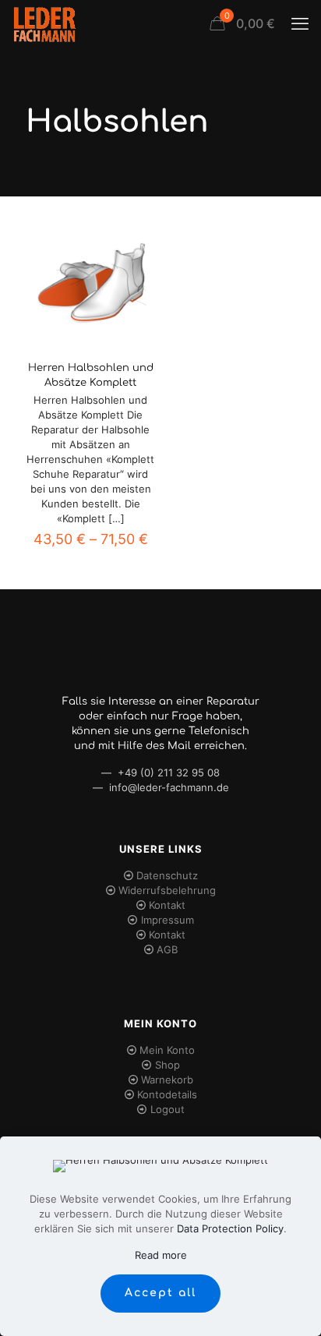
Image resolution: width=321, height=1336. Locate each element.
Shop (167, 1065)
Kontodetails (167, 1094)
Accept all (160, 1293)
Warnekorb (167, 1079)
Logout (167, 1109)
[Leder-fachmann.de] (44, 23)
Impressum (167, 920)
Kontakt (167, 905)
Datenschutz (167, 875)
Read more (161, 1255)
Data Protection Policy (230, 1228)
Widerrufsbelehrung (167, 890)
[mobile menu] (300, 23)
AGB (167, 949)
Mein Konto (167, 1050)
